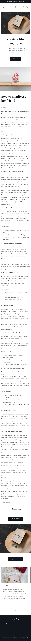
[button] (3, 7)
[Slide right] (19, 611)
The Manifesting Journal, (18, 381)
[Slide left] (12, 611)
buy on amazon (15, 518)
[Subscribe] (25, 624)
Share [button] (4, 107)
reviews (7, 585)
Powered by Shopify (23, 637)
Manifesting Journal (23, 262)
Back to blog (16, 509)
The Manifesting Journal (12, 637)
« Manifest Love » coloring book (18, 197)
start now (15, 58)
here (8, 204)
